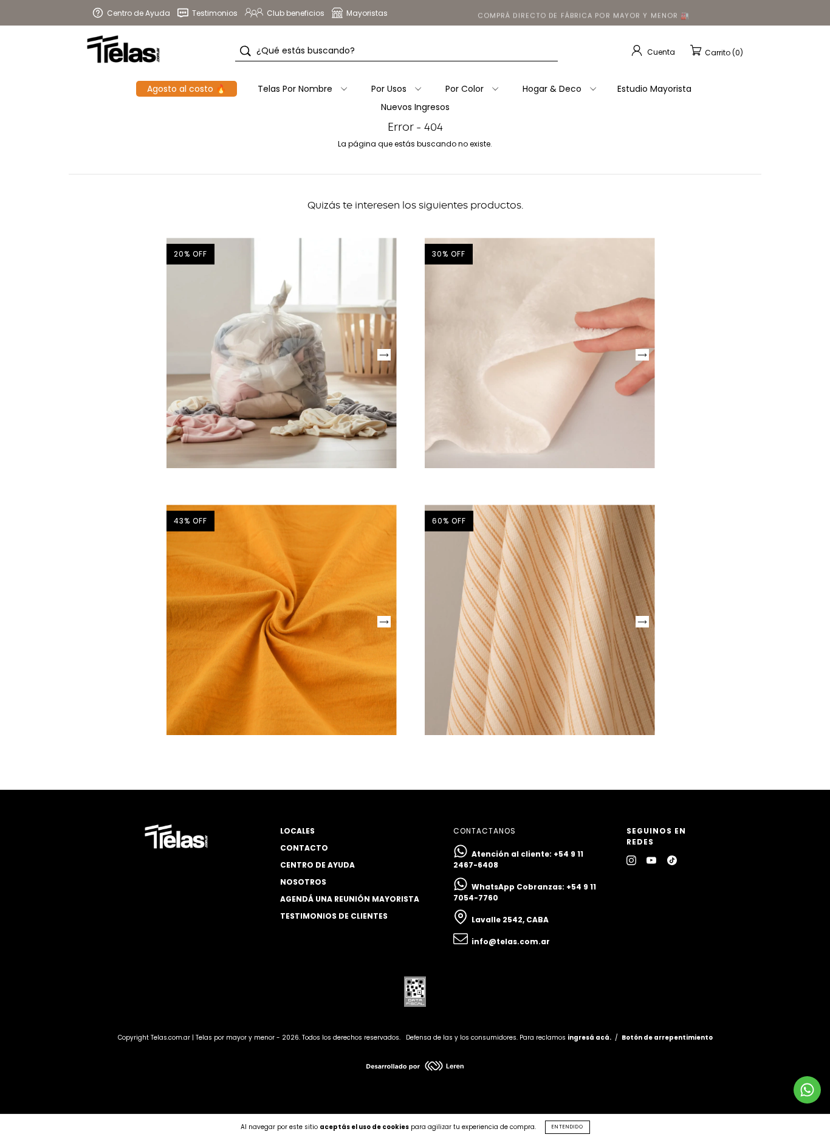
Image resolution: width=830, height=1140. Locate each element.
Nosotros (303, 882)
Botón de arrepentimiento (667, 1037)
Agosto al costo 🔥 (186, 89)
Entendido (567, 1127)
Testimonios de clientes (334, 916)
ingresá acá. (589, 1037)
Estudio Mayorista (654, 89)
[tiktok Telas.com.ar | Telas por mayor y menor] (672, 860)
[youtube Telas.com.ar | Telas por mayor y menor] (652, 860)
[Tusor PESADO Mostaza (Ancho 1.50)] (281, 620)
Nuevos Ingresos (415, 107)
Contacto (304, 848)
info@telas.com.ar (511, 941)
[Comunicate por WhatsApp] (807, 1090)
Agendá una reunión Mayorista (349, 899)
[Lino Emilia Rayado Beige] (540, 620)
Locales (297, 831)
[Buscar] (245, 51)
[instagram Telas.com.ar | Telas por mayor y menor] (632, 860)
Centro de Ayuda (317, 865)
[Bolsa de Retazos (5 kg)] (281, 353)
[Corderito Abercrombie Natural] (540, 353)
